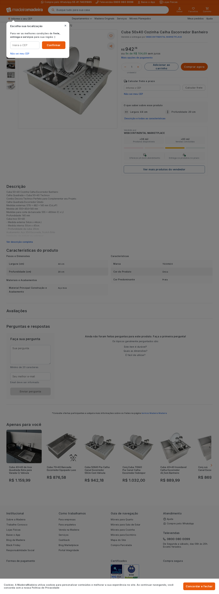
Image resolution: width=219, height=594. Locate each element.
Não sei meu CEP (19, 53)
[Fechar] (65, 26)
